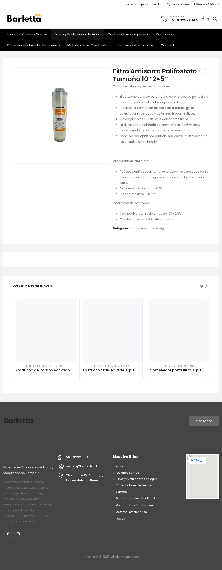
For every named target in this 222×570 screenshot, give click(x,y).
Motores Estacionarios (135, 45)
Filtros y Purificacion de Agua (77, 34)
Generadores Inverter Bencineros (33, 45)
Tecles (120, 518)
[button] (215, 19)
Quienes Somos (34, 34)
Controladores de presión (128, 34)
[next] (206, 71)
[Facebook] (203, 19)
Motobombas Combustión (134, 505)
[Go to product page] (47, 331)
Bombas (163, 34)
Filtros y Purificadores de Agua (137, 479)
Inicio (11, 34)
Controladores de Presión (134, 485)
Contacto (169, 45)
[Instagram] (207, 19)
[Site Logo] (25, 17)
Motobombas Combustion (89, 45)
